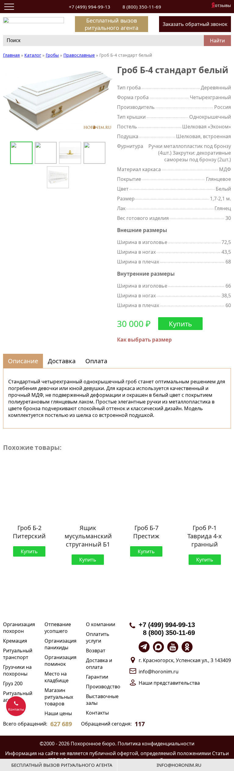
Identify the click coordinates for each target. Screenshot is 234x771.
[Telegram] (144, 646)
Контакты (97, 712)
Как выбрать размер (144, 339)
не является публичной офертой (99, 753)
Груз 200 (13, 683)
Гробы (52, 55)
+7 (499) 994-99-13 (89, 7)
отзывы (223, 5)
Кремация (15, 640)
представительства (177, 683)
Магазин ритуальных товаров (58, 697)
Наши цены (58, 713)
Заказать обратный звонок (195, 24)
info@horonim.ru (159, 671)
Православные (79, 55)
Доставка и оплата (99, 663)
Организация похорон (19, 627)
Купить (180, 323)
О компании (100, 624)
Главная (11, 55)
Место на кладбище (56, 677)
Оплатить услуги (97, 637)
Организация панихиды (60, 644)
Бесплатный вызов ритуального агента (111, 24)
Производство (103, 686)
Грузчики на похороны (17, 670)
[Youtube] (172, 646)
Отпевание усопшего (57, 627)
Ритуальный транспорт (17, 654)
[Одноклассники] (187, 646)
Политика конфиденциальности (156, 743)
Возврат (95, 650)
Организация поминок (60, 660)
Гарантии (97, 676)
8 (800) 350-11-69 (141, 7)
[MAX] (158, 646)
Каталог (32, 55)
